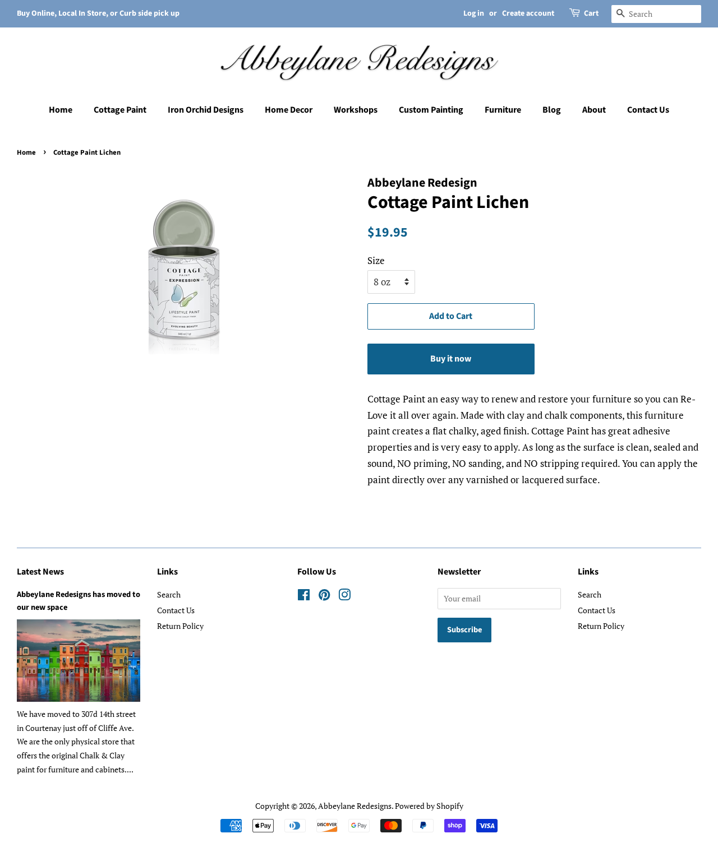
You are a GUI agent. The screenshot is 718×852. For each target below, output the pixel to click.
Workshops (356, 110)
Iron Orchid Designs (205, 110)
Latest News (40, 572)
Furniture (503, 110)
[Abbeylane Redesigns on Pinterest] (324, 596)
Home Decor (288, 110)
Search (169, 594)
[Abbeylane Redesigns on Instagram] (344, 596)
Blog (551, 110)
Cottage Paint (120, 110)
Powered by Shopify (429, 805)
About (594, 110)
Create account (528, 13)
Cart (591, 13)
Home (60, 110)
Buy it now (450, 359)
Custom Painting (431, 110)
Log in (473, 13)
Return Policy (180, 626)
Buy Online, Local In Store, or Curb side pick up (98, 13)
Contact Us (648, 110)
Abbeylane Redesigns (355, 805)
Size (376, 260)
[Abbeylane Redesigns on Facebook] (303, 596)
